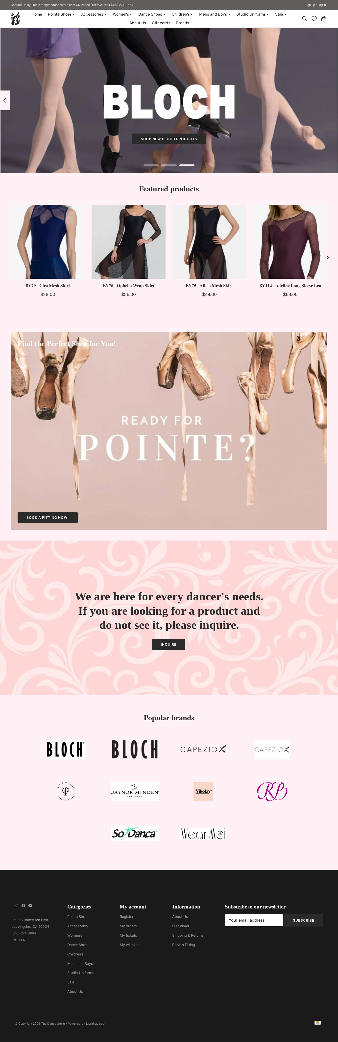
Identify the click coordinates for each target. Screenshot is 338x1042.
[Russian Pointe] (272, 792)
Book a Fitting (183, 945)
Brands (182, 23)
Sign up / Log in (315, 5)
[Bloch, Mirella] (135, 750)
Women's (75, 935)
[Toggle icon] (304, 18)
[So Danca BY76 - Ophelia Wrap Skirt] (129, 242)
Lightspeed (95, 1023)
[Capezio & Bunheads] (272, 750)
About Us (137, 23)
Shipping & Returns (188, 935)
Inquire (168, 644)
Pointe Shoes (78, 916)
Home (37, 14)
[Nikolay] (203, 792)
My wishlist (129, 945)
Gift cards (161, 23)
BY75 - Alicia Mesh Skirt (209, 285)
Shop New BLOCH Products (169, 139)
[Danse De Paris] (66, 792)
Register (126, 916)
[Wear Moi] (203, 834)
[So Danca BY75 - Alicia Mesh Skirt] (209, 242)
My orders (128, 926)
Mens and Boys (80, 963)
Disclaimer (180, 926)
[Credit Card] (317, 1023)
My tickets (128, 935)
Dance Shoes (78, 945)
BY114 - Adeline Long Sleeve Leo (290, 285)
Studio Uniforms (80, 973)
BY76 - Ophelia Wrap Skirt (128, 285)
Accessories (77, 926)
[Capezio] (203, 750)
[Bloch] (66, 750)
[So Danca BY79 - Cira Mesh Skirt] (48, 242)
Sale (70, 982)
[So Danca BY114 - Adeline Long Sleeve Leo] (290, 242)
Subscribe (303, 920)
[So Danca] (135, 834)
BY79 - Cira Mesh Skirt (47, 285)
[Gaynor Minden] (135, 792)
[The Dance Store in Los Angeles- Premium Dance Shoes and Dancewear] (15, 18)
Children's (75, 954)
